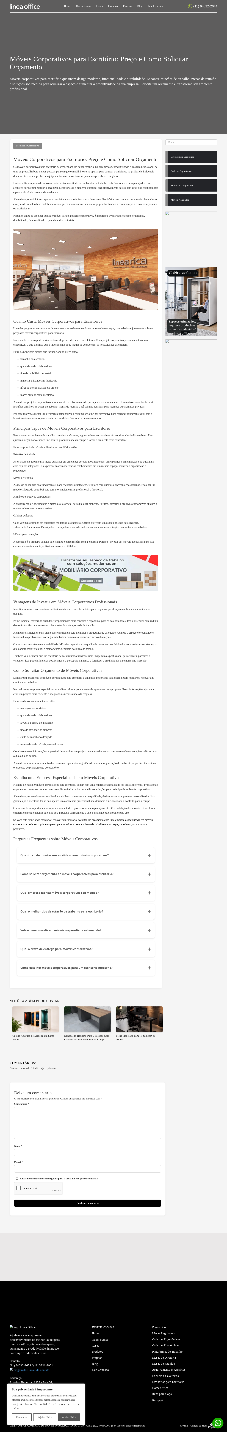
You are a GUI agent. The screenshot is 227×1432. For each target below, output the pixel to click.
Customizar (21, 1417)
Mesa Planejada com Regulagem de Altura (136, 1037)
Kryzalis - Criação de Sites (193, 1425)
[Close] (81, 1386)
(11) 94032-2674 (205, 6)
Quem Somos (83, 6)
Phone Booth (160, 1327)
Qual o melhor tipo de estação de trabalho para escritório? (61, 911)
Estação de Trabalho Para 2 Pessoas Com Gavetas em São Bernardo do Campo (86, 1037)
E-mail (18, 1162)
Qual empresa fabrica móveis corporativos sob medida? (59, 893)
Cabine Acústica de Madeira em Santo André (33, 1037)
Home (67, 6)
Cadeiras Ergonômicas (166, 1339)
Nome (18, 1146)
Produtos (113, 6)
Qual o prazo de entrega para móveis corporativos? (56, 949)
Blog (140, 6)
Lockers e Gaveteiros (165, 1376)
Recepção (158, 1400)
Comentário (21, 1104)
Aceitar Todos (69, 1417)
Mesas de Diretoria (164, 1357)
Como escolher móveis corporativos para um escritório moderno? (66, 968)
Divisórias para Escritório (168, 1382)
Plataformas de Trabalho (167, 1351)
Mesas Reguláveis (163, 1333)
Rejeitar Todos (45, 1417)
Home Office (160, 1388)
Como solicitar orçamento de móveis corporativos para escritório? (67, 874)
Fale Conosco (155, 6)
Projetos (127, 6)
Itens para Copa (162, 1394)
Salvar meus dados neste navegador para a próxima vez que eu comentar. (59, 1178)
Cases (99, 6)
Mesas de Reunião (163, 1363)
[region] (46, 1404)
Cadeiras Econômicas (165, 1345)
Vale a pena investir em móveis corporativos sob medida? (60, 930)
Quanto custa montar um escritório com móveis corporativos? (64, 855)
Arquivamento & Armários (169, 1369)
